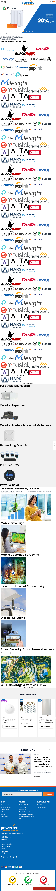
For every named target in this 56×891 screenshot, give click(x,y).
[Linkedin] (17, 857)
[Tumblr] (7, 857)
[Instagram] (10, 857)
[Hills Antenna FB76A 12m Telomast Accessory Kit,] (28, 707)
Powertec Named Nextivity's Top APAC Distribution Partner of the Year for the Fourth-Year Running (43, 761)
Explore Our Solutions (28, 687)
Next (54, 717)
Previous (2, 717)
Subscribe (48, 794)
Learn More (12, 26)
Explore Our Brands (28, 383)
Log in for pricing (10, 726)
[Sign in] (50, 2)
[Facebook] (1, 857)
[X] (4, 857)
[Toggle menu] (2, 2)
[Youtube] (13, 857)
